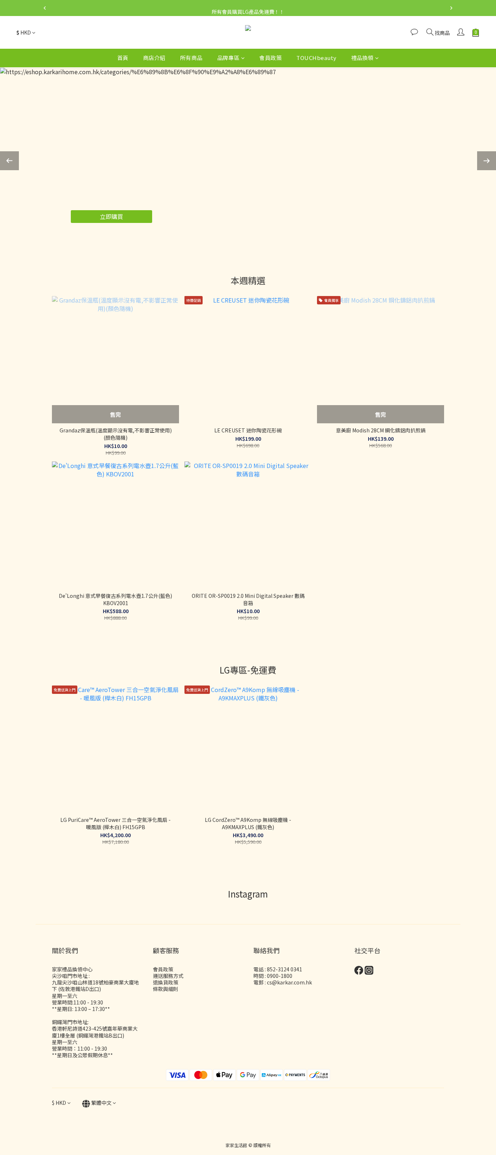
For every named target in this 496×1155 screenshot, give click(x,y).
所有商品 (191, 57)
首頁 (123, 57)
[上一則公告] (44, 8)
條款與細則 (165, 988)
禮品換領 (362, 57)
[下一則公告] (451, 8)
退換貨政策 (165, 982)
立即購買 (111, 216)
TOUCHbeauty (316, 57)
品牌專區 (228, 57)
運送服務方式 (168, 975)
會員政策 (270, 57)
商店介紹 (154, 57)
